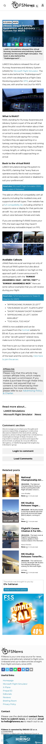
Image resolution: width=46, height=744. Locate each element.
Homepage (8, 680)
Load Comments (23, 458)
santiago (24, 570)
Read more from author (16, 590)
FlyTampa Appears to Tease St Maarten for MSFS (21, 297)
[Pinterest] (21, 44)
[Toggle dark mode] (37, 6)
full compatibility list (13, 205)
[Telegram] (25, 44)
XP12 (25, 81)
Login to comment (23, 451)
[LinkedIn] (13, 44)
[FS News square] (23, 614)
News (38, 414)
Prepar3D (7, 691)
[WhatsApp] (17, 44)
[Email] (31, 669)
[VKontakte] (29, 44)
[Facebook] (5, 44)
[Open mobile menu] (32, 6)
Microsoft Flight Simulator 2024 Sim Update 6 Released (22, 187)
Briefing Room (10, 701)
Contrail (25, 330)
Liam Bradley (25, 493)
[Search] (5, 5)
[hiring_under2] (21, 739)
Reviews (7, 697)
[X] (9, 44)
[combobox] (5, 5)
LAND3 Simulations (14, 411)
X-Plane (6, 687)
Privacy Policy (9, 704)
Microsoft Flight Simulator (26, 71)
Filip (22, 519)
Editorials (7, 694)
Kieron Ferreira (26, 544)
